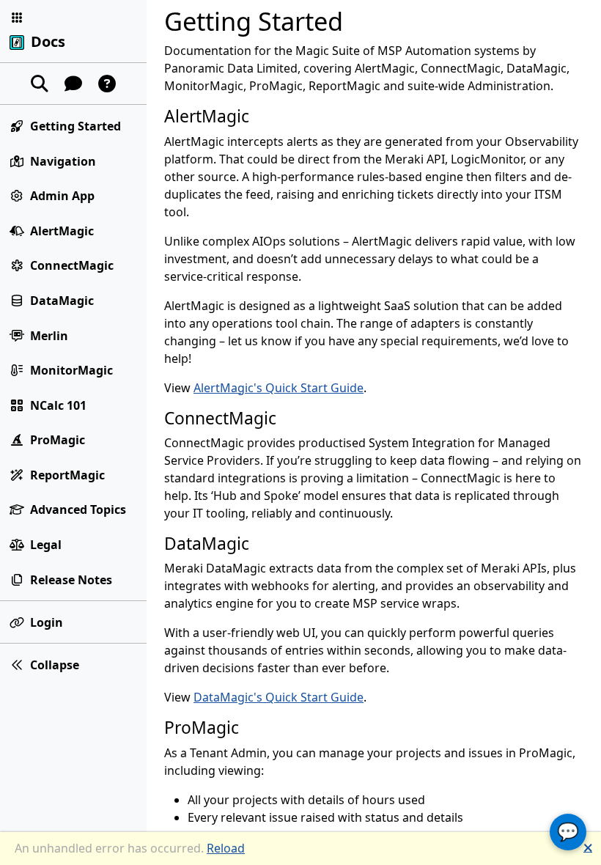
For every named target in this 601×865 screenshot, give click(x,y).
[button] (17, 17)
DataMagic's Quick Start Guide (278, 697)
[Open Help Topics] (107, 83)
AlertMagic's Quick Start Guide (278, 388)
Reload (226, 848)
